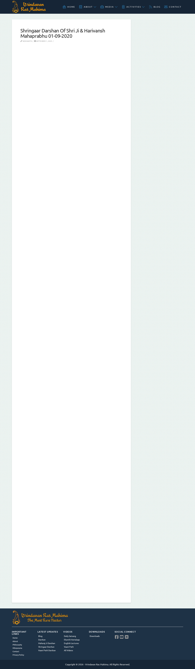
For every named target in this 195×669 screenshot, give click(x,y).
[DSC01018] (66, 273)
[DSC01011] (66, 181)
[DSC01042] (66, 456)
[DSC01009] (66, 90)
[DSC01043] (66, 548)
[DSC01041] (66, 365)
